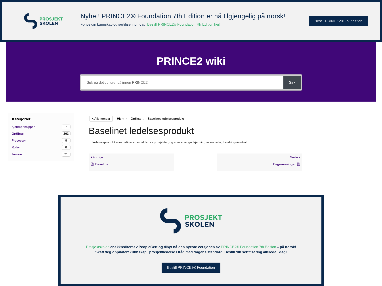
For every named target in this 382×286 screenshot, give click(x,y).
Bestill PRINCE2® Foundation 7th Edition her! (183, 24)
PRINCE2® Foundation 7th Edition (248, 247)
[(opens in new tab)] (43, 21)
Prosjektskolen (97, 247)
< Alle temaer (101, 118)
